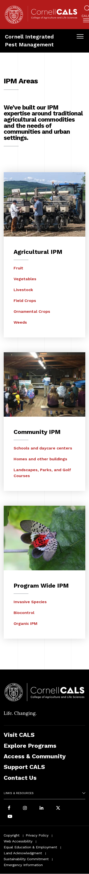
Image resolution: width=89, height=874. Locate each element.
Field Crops (25, 300)
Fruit (18, 268)
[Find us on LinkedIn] (42, 808)
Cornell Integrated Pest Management (29, 41)
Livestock (23, 289)
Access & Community (35, 756)
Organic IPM (25, 623)
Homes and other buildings (40, 459)
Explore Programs (30, 745)
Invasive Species (30, 601)
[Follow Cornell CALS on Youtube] (10, 816)
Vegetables (25, 279)
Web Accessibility (18, 841)
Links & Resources (19, 793)
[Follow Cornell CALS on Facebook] (9, 808)
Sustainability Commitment (26, 859)
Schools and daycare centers (43, 448)
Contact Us (20, 777)
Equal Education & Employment (30, 847)
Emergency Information (23, 865)
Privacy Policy (37, 835)
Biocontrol (24, 612)
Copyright (12, 835)
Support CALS (24, 766)
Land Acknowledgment (23, 853)
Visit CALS (19, 734)
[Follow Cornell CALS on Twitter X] (58, 808)
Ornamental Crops (32, 311)
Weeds (20, 322)
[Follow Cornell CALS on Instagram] (25, 808)
